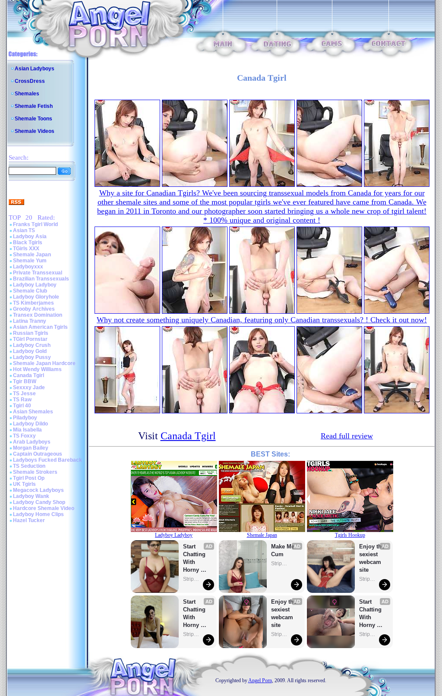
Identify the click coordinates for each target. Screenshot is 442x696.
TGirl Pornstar (30, 339)
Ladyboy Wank (31, 496)
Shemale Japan (32, 255)
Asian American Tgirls (40, 327)
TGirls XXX (26, 249)
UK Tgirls (24, 484)
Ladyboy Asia (30, 236)
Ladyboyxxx (28, 267)
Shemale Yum (30, 261)
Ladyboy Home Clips (38, 514)
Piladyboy (25, 418)
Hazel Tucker (29, 520)
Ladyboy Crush (32, 345)
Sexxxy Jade (29, 387)
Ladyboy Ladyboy (35, 285)
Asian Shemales (33, 412)
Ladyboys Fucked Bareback (47, 460)
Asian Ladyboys (34, 69)
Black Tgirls (27, 242)
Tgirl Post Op (28, 478)
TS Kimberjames (33, 303)
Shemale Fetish (34, 106)
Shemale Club (30, 291)
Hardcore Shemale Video (43, 508)
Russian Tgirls (30, 333)
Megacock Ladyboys (38, 490)
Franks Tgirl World (35, 224)
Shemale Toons (33, 119)
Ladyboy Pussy (32, 357)
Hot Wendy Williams (37, 369)
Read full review (347, 435)
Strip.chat (191, 579)
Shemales (27, 94)
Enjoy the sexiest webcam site (284, 613)
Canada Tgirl (28, 375)
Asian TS (24, 230)
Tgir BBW (24, 381)
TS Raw (22, 400)
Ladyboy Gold (30, 351)
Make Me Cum (283, 550)
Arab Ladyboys (32, 442)
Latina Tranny (29, 321)
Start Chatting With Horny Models (195, 558)
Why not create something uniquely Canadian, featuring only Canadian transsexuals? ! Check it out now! (262, 319)
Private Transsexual (37, 273)
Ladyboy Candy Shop (39, 502)
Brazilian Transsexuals (41, 279)
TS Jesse (24, 394)
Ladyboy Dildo (30, 424)
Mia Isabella (27, 430)
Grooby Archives (34, 309)
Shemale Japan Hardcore (44, 363)
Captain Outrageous (37, 454)
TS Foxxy (24, 436)
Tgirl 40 (22, 406)
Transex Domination (37, 315)
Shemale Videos (34, 131)
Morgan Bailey (30, 448)
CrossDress (30, 81)
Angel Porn (260, 680)
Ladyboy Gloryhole (36, 297)
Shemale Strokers (35, 472)
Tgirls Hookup (350, 535)
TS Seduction (29, 466)
